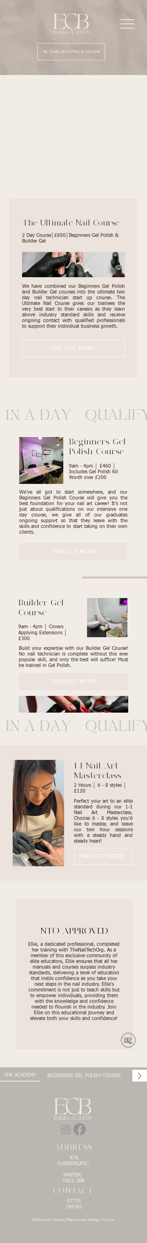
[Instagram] (66, 1129)
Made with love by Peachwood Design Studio (73, 1219)
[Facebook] (80, 1129)
